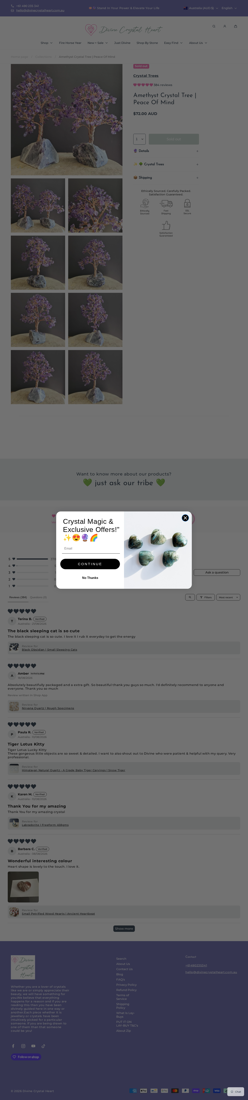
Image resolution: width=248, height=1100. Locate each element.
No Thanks (90, 577)
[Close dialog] (185, 518)
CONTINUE (90, 564)
